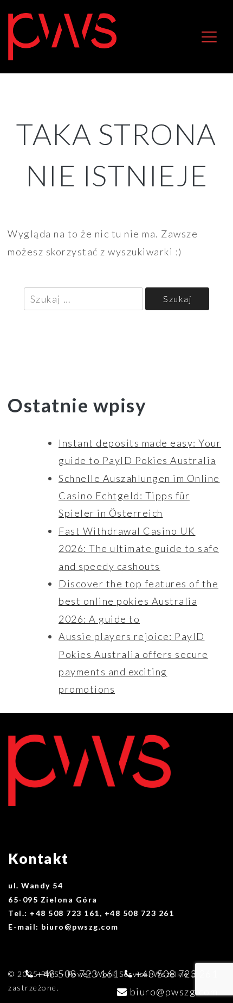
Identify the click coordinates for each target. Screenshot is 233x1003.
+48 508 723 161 (77, 974)
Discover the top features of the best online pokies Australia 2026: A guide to (138, 601)
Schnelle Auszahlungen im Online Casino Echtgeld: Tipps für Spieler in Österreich (139, 495)
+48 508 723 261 (176, 974)
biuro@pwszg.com (174, 992)
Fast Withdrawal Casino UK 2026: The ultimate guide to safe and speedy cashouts (139, 548)
